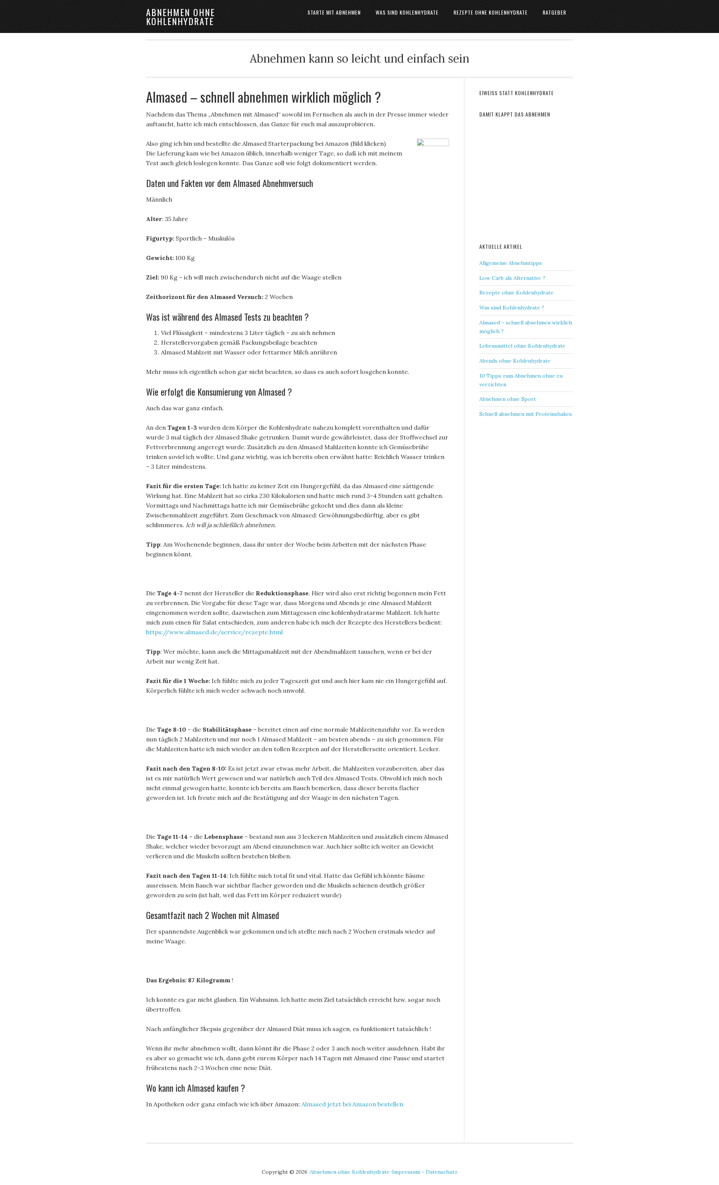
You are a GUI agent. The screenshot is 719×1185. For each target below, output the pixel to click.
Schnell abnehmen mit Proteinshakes (525, 414)
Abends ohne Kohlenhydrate (514, 360)
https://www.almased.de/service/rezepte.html (214, 632)
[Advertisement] (535, 179)
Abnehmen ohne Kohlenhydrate (180, 16)
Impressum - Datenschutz (425, 1172)
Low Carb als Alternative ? (512, 278)
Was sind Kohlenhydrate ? (511, 307)
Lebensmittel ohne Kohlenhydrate (522, 345)
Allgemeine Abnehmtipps (510, 263)
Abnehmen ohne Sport (507, 399)
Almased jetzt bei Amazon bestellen (352, 1104)
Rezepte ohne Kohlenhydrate (516, 292)
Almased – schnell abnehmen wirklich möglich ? (263, 96)
